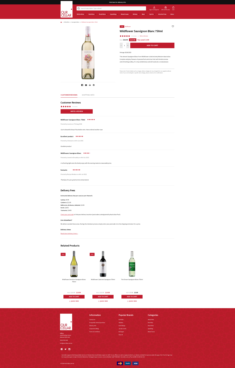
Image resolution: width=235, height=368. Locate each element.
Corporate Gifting (94, 328)
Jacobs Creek (122, 328)
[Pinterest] (93, 85)
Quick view (75, 301)
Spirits (151, 14)
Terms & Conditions (94, 331)
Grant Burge (122, 325)
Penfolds (121, 319)
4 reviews (134, 36)
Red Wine (91, 14)
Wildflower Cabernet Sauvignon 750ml (103, 279)
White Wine (80, 14)
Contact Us (92, 319)
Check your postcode (67, 214)
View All (121, 335)
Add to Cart (152, 45)
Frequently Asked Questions (97, 322)
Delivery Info (92, 325)
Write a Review (144, 36)
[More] (95, 14)
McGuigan (121, 331)
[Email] (86, 85)
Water (172, 14)
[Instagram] (69, 349)
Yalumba (121, 322)
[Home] (61, 22)
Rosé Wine (102, 14)
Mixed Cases (125, 14)
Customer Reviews (69, 95)
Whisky (135, 14)
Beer (143, 14)
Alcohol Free (162, 14)
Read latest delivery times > (69, 233)
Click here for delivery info (117, 2)
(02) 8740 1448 (64, 340)
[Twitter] (65, 349)
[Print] (90, 85)
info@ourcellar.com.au (66, 343)
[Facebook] (82, 85)
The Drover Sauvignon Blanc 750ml (132, 279)
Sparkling (113, 14)
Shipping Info (88, 95)
